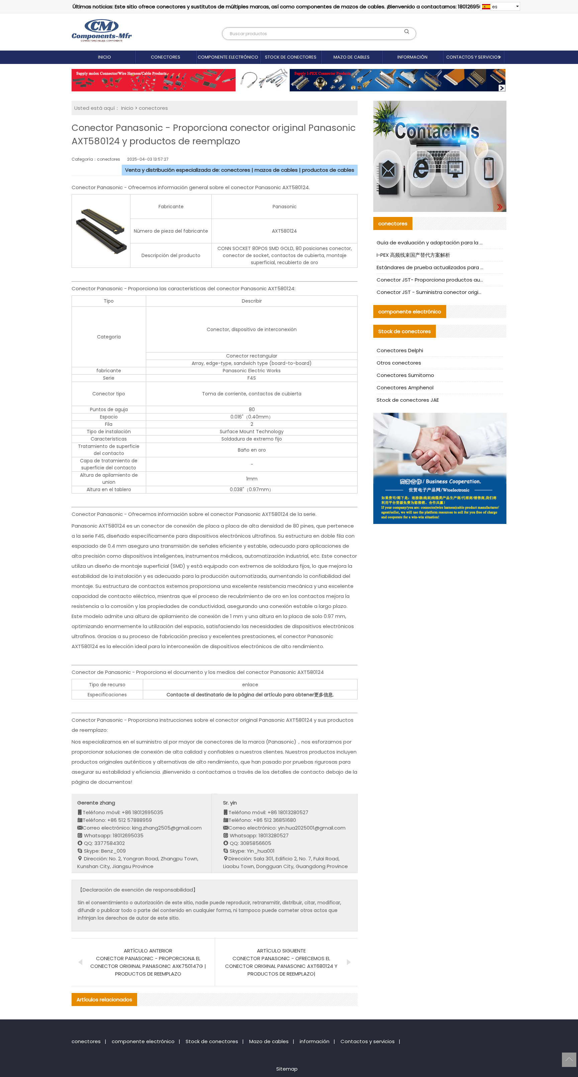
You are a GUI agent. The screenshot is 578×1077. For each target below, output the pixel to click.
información (412, 57)
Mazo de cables (351, 57)
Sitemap (287, 1068)
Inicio (104, 57)
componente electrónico (228, 57)
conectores (165, 57)
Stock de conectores (290, 57)
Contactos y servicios (473, 57)
